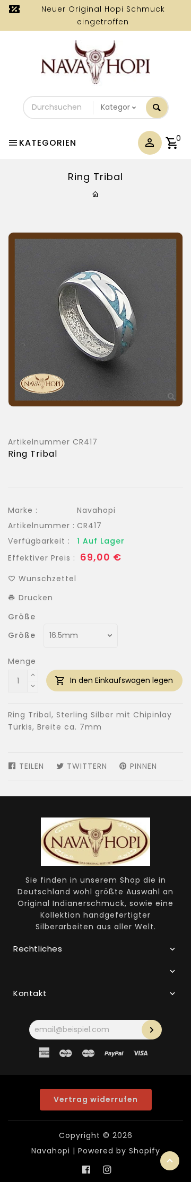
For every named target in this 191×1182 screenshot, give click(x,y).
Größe (22, 616)
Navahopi (96, 510)
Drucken (34, 597)
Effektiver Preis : (41, 558)
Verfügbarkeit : (39, 541)
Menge (22, 661)
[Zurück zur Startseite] (96, 194)
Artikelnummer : (41, 525)
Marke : (23, 510)
